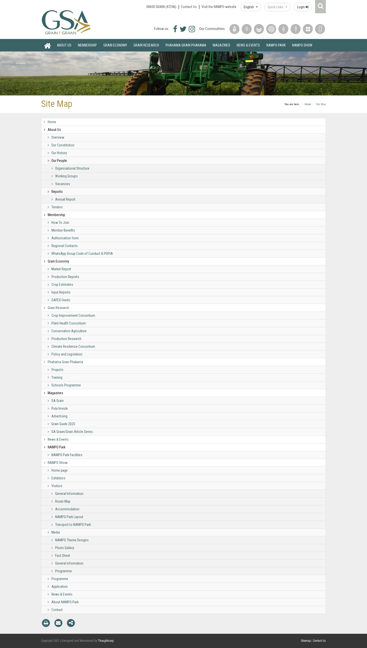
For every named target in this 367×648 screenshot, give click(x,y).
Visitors (56, 486)
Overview (57, 137)
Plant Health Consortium (68, 323)
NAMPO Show (302, 45)
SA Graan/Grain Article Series (72, 432)
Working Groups (66, 176)
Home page (59, 470)
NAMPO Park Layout (69, 517)
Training (56, 377)
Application (59, 587)
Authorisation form (65, 238)
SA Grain (57, 401)
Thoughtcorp (106, 641)
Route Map (62, 501)
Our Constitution (62, 145)
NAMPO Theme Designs (72, 540)
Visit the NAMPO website (218, 7)
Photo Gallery (64, 548)
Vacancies (62, 184)
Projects (57, 370)
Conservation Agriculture (69, 331)
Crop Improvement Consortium (73, 316)
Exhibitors (58, 478)
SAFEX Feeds (60, 300)
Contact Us (189, 7)
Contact (57, 610)
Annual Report (65, 199)
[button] (250, 7)
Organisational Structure (72, 168)
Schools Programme (66, 385)
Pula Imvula (59, 408)
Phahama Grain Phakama (186, 45)
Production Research (66, 339)
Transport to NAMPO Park (73, 525)
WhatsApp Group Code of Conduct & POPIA (82, 254)
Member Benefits (63, 230)
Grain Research (146, 45)
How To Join (60, 223)
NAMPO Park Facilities (66, 455)
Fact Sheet (62, 556)
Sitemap (306, 641)
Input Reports (60, 292)
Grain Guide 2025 (63, 424)
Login (301, 7)
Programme (63, 571)
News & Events (248, 45)
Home (47, 45)
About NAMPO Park (65, 602)
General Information (69, 494)
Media (55, 532)
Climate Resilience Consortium (73, 346)
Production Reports (65, 277)
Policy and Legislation (66, 354)
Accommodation (67, 509)
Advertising (59, 416)
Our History (59, 153)
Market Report (61, 269)
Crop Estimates (62, 285)
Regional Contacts (64, 246)
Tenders (57, 207)
